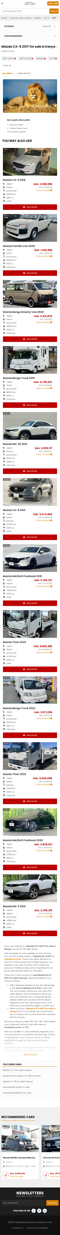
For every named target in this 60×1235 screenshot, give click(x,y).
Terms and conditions (37, 1228)
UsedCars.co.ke (12, 959)
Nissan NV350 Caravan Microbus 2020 (23, 1157)
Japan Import (24, 73)
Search (54, 11)
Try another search (16, 131)
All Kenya (7, 73)
